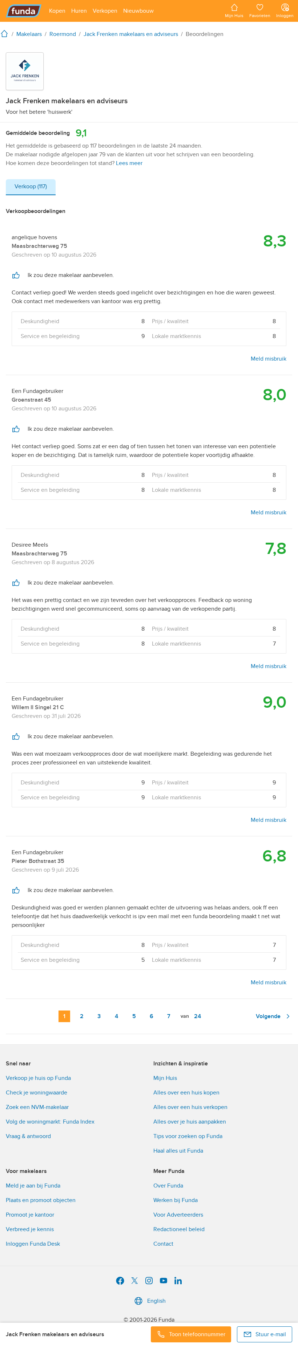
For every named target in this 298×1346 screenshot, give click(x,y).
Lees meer (129, 163)
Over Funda (168, 1185)
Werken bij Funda (175, 1200)
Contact (163, 1243)
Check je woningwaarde (36, 1092)
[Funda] (24, 11)
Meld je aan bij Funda (33, 1185)
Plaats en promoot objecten (41, 1200)
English (156, 1301)
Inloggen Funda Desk (33, 1243)
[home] (6, 33)
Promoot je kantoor (30, 1214)
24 (197, 1016)
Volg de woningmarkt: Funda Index (50, 1121)
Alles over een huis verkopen (190, 1107)
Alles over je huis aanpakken (189, 1121)
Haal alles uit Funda (178, 1150)
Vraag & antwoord (28, 1136)
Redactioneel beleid (179, 1229)
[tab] (31, 187)
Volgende (268, 1016)
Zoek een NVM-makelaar (37, 1107)
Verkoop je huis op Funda (38, 1078)
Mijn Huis (165, 1078)
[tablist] (31, 187)
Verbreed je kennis (30, 1229)
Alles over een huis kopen (186, 1092)
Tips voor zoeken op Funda (187, 1136)
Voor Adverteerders (178, 1214)
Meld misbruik (268, 358)
